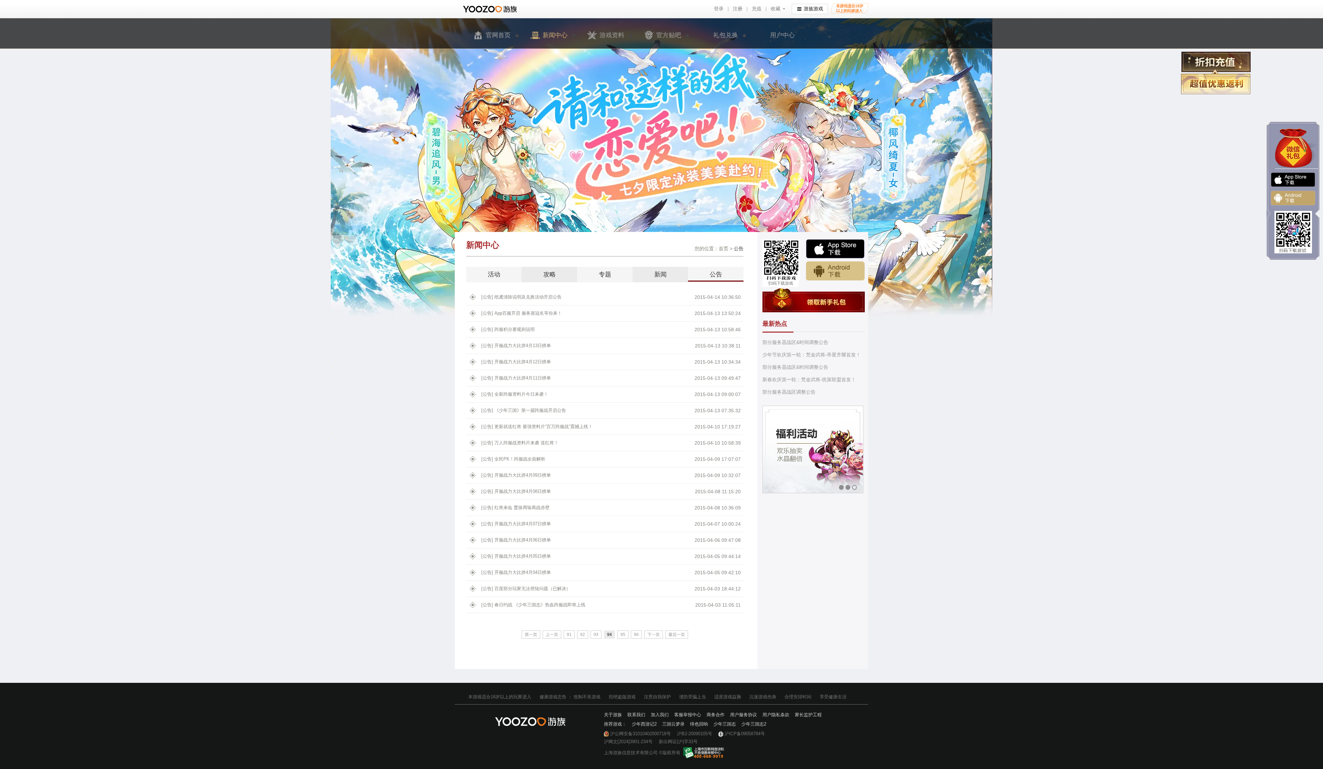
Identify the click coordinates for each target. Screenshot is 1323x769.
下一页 (653, 634)
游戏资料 (611, 35)
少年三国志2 (753, 724)
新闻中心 (555, 35)
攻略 (549, 274)
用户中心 (782, 35)
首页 (723, 248)
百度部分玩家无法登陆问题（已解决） (526, 588)
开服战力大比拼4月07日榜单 (516, 523)
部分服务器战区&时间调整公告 (795, 342)
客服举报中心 (687, 714)
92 (582, 634)
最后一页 (676, 634)
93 (596, 634)
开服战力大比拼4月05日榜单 (516, 556)
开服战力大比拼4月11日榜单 (516, 378)
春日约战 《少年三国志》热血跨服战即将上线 (533, 604)
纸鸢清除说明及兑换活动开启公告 (521, 297)
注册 (737, 8)
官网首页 (498, 35)
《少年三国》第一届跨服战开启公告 (523, 410)
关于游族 (613, 714)
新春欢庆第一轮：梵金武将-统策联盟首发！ (809, 379)
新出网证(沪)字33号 (678, 741)
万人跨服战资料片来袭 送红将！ (519, 442)
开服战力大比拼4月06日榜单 (516, 540)
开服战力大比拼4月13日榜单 (516, 345)
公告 (716, 274)
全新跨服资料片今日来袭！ (514, 394)
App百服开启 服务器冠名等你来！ (521, 313)
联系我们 (636, 714)
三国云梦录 (673, 724)
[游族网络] (491, 9)
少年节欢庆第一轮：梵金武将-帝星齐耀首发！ (811, 354)
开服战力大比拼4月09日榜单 (516, 475)
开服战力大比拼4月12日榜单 (516, 361)
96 (636, 634)
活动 (494, 274)
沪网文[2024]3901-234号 (628, 741)
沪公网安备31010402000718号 (640, 733)
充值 (756, 8)
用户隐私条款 (775, 714)
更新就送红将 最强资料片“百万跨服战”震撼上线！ (537, 426)
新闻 (660, 274)
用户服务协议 (743, 714)
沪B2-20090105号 (694, 733)
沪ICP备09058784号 (745, 733)
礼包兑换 (725, 35)
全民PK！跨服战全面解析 (513, 459)
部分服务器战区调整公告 (789, 392)
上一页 (552, 634)
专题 (605, 274)
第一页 (531, 634)
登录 (719, 8)
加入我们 (660, 714)
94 (609, 634)
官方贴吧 (668, 35)
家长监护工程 (808, 714)
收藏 (775, 8)
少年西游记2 (644, 724)
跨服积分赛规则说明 (508, 329)
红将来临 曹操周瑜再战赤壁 (515, 507)
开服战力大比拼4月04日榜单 (516, 572)
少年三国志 (725, 724)
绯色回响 (699, 724)
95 (623, 634)
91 (569, 634)
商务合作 (716, 714)
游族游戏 (813, 8)
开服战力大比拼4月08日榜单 (516, 491)
